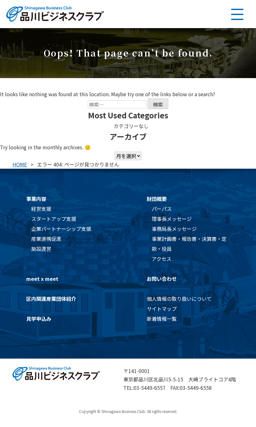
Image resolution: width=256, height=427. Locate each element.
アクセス (161, 258)
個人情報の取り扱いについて (179, 298)
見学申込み (38, 318)
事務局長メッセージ (174, 228)
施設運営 (41, 248)
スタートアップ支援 (53, 218)
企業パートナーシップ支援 (61, 228)
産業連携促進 (46, 238)
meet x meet (42, 278)
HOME (19, 164)
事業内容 (36, 198)
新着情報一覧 (162, 318)
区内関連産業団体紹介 (51, 298)
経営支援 (41, 208)
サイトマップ (162, 308)
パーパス (162, 208)
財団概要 (157, 198)
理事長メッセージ (172, 218)
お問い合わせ (162, 278)
